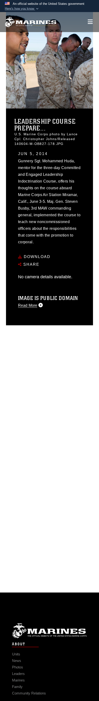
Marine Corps (49, 631)
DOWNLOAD (36, 257)
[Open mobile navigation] (90, 21)
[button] (22, 8)
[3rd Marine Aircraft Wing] (30, 22)
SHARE (30, 264)
